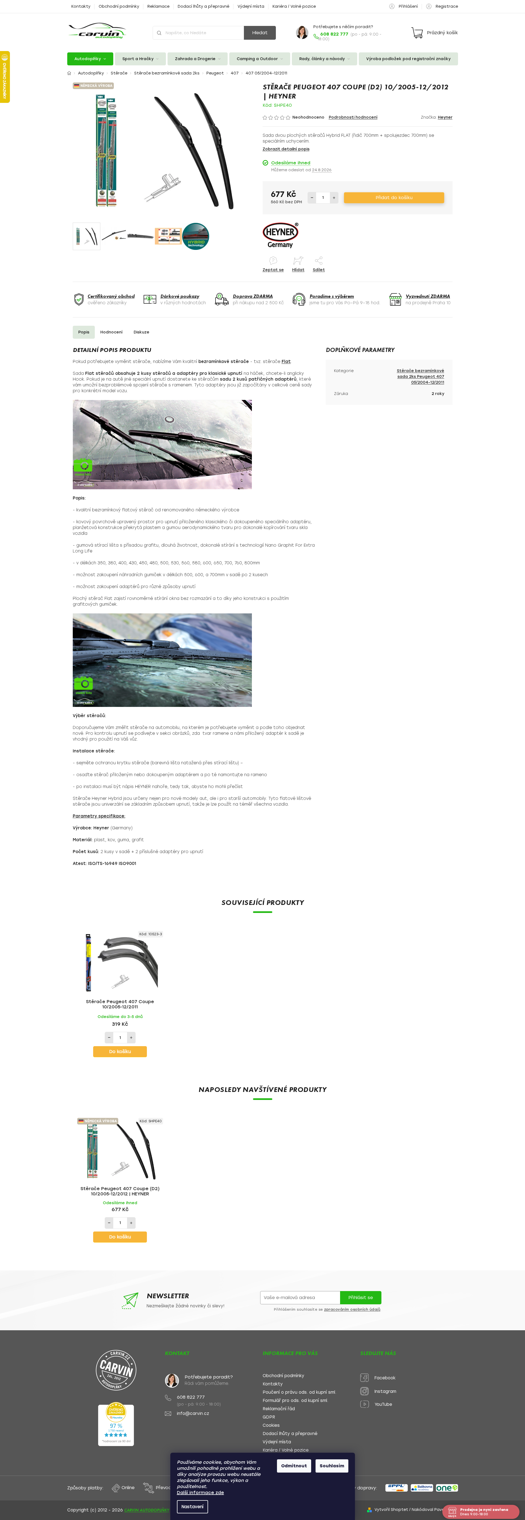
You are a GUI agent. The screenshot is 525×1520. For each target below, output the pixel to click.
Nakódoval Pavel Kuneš (435, 1509)
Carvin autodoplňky (146, 1510)
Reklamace (158, 6)
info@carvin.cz (193, 1413)
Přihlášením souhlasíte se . (327, 1309)
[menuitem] (90, 58)
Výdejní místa (251, 6)
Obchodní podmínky (119, 6)
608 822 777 (191, 1397)
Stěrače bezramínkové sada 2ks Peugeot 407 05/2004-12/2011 (420, 376)
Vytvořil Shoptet (391, 1509)
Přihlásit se (360, 1297)
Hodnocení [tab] (111, 332)
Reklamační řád (279, 1409)
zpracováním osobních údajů (352, 1309)
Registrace (447, 6)
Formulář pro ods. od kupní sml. (295, 1400)
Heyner (445, 117)
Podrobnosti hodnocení (353, 117)
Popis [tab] (83, 332)
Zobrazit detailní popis (286, 149)
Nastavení (192, 1506)
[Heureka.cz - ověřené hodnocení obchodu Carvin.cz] (116, 1424)
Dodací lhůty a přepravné (203, 6)
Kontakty (80, 6)
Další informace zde (200, 1492)
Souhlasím (332, 1465)
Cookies (271, 1425)
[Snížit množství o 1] (312, 197)
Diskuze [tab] (141, 332)
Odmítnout (294, 1465)
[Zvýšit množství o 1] (334, 197)
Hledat (260, 32)
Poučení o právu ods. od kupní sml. (299, 1392)
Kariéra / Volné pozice (294, 6)
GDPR (269, 1417)
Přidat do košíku (394, 197)
